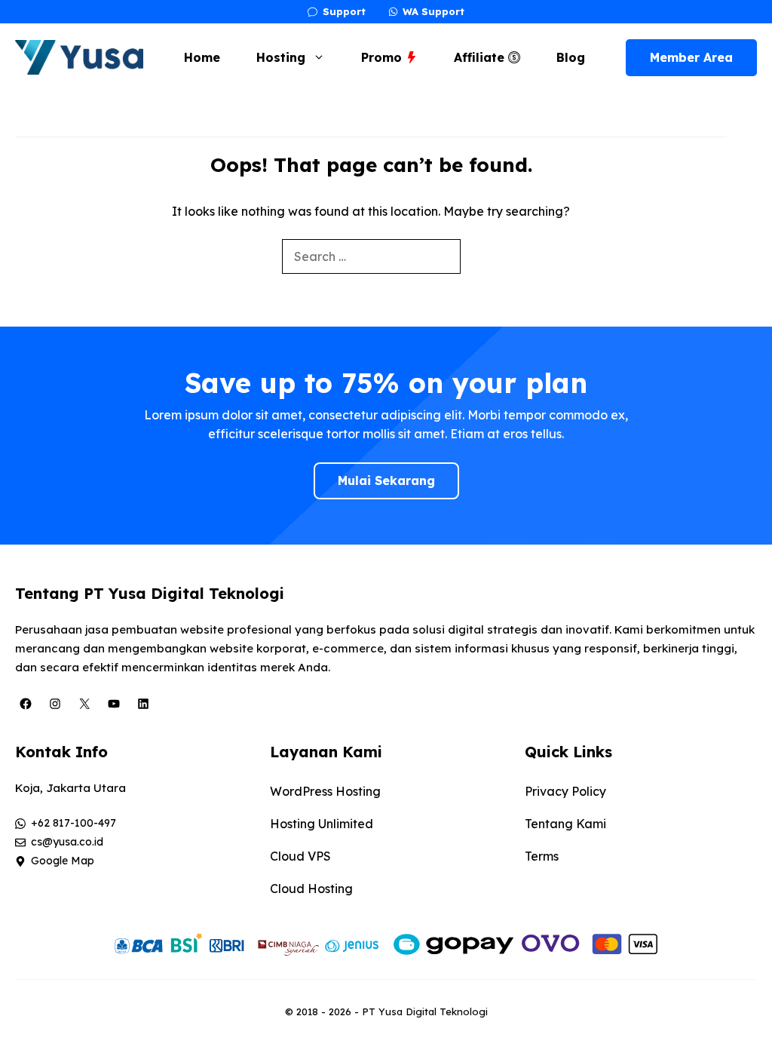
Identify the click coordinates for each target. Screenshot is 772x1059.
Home (202, 57)
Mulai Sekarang (386, 480)
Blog (570, 57)
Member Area (691, 57)
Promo (383, 57)
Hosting (280, 57)
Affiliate (481, 57)
